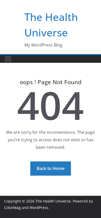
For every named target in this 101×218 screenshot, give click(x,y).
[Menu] (8, 59)
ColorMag (12, 207)
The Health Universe (53, 201)
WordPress (39, 207)
